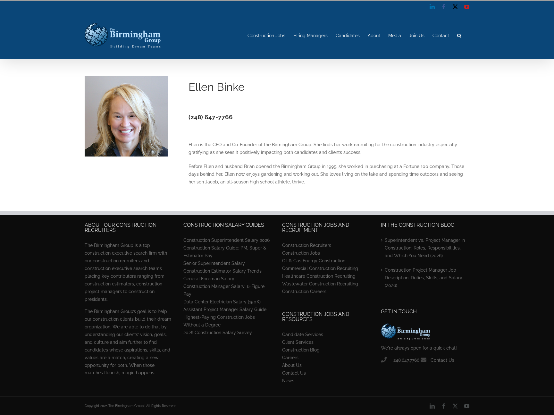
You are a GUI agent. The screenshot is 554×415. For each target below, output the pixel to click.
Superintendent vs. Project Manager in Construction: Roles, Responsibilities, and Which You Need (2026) (425, 248)
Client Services (298, 342)
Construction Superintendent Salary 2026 (226, 240)
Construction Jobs (301, 253)
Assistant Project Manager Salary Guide (224, 309)
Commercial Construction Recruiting (320, 268)
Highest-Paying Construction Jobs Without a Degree (219, 321)
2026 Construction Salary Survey (217, 332)
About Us (292, 365)
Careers (290, 357)
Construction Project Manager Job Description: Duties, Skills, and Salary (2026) (423, 277)
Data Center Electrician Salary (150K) (222, 301)
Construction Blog (301, 349)
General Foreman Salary (208, 278)
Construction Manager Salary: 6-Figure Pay (223, 290)
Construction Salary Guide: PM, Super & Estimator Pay (224, 251)
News (288, 380)
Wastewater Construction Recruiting (320, 283)
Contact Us (294, 373)
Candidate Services (302, 334)
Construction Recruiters (306, 245)
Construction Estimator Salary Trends (222, 271)
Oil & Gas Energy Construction (313, 260)
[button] (459, 35)
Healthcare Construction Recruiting (319, 276)
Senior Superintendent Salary (214, 263)
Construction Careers (304, 291)
